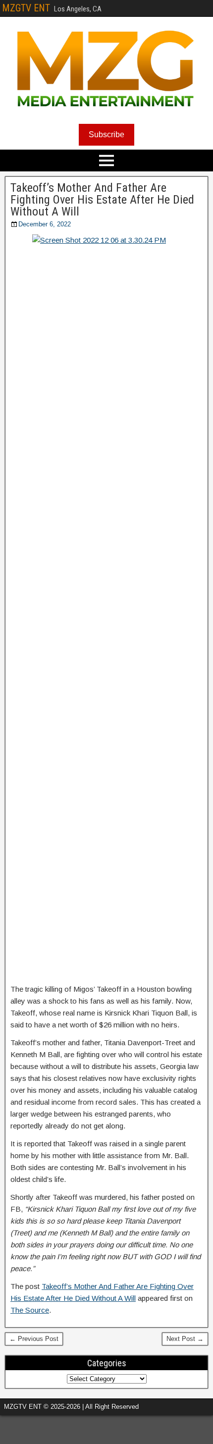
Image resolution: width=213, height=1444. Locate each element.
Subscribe (106, 134)
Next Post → (185, 1338)
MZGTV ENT (26, 8)
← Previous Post (33, 1338)
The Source (29, 1310)
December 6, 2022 (44, 224)
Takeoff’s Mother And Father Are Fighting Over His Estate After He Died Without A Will (102, 199)
